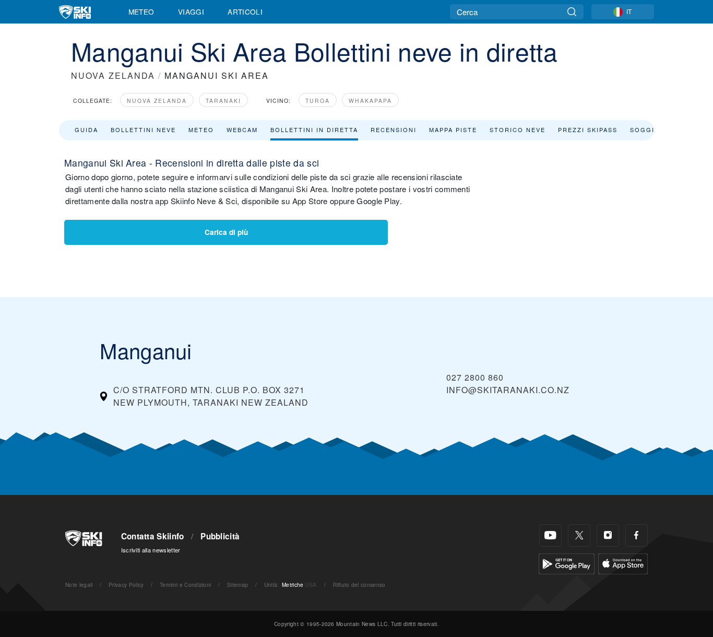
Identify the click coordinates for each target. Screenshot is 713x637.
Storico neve (517, 129)
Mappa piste (453, 129)
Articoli (245, 11)
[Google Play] (567, 562)
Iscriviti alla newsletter (151, 550)
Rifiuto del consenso (359, 584)
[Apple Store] (623, 562)
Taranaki (223, 100)
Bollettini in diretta (314, 129)
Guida (86, 129)
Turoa (317, 100)
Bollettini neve (143, 129)
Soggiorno (653, 129)
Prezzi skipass (587, 129)
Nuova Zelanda (157, 100)
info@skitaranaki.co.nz (507, 390)
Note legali (79, 584)
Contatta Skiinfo (152, 536)
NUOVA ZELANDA (113, 75)
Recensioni (394, 129)
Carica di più (226, 232)
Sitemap (237, 584)
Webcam (242, 129)
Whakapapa (370, 100)
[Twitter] (579, 535)
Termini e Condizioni (185, 584)
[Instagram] (608, 535)
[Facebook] (636, 535)
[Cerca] (572, 11)
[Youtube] (550, 535)
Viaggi (191, 11)
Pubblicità (220, 536)
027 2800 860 (475, 377)
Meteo (141, 11)
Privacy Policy (126, 584)
